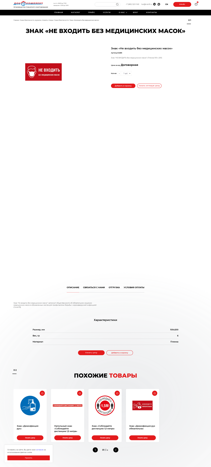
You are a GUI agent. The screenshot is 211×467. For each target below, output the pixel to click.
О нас (122, 12)
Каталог (75, 12)
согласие (39, 450)
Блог (135, 12)
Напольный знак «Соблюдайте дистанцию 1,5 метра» (65, 429)
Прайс (182, 4)
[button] (95, 449)
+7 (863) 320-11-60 (132, 4)
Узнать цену (91, 353)
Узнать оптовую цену (149, 86)
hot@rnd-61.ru (146, 4)
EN (166, 4)
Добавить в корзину (123, 86)
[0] (196, 4)
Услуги (107, 12)
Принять (28, 458)
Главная (58, 12)
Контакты (151, 12)
